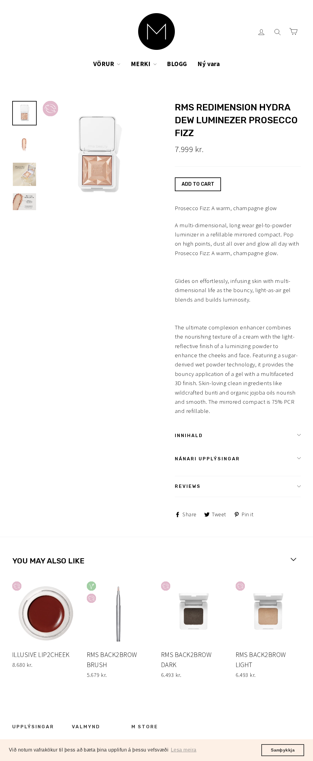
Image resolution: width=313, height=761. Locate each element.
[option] (97, 155)
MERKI (141, 64)
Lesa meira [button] (184, 749)
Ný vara (208, 64)
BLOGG (177, 64)
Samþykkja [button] (283, 750)
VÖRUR (104, 64)
